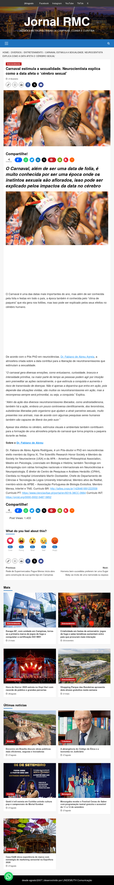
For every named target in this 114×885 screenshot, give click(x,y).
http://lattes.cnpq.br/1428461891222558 (73, 488)
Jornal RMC (57, 20)
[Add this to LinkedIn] (38, 160)
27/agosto (12, 755)
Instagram (57, 3)
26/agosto (12, 693)
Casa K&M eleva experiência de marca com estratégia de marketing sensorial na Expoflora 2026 (29, 859)
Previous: (30, 571)
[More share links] (72, 160)
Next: (84, 571)
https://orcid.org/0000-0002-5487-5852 (28, 497)
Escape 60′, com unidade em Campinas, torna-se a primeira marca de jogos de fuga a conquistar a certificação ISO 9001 (30, 633)
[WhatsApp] (25, 160)
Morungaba (66, 794)
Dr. (62, 356)
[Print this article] (59, 160)
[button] (7, 43)
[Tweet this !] (32, 160)
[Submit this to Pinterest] (52, 160)
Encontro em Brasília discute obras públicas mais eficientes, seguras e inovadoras (28, 750)
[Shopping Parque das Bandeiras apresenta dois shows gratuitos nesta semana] (84, 666)
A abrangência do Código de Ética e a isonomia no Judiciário (79, 750)
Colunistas (66, 741)
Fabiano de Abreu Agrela (79, 356)
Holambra (11, 849)
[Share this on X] (44, 160)
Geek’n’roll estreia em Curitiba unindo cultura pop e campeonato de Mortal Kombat (29, 803)
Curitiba (10, 794)
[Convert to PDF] (66, 160)
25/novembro (68, 640)
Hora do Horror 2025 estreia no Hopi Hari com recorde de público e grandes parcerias (29, 688)
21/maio (11, 640)
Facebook (44, 3)
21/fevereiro (13, 78)
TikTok (80, 3)
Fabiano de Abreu (31, 443)
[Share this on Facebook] (18, 160)
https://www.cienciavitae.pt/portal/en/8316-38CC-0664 (54, 493)
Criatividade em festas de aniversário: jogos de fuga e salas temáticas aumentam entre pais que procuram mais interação (83, 633)
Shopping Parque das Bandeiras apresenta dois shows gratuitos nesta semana (82, 688)
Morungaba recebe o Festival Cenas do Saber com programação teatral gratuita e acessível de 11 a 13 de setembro (83, 804)
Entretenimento (13, 64)
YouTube (69, 3)
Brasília (10, 741)
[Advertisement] (60, 269)
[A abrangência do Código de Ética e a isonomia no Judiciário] (84, 727)
